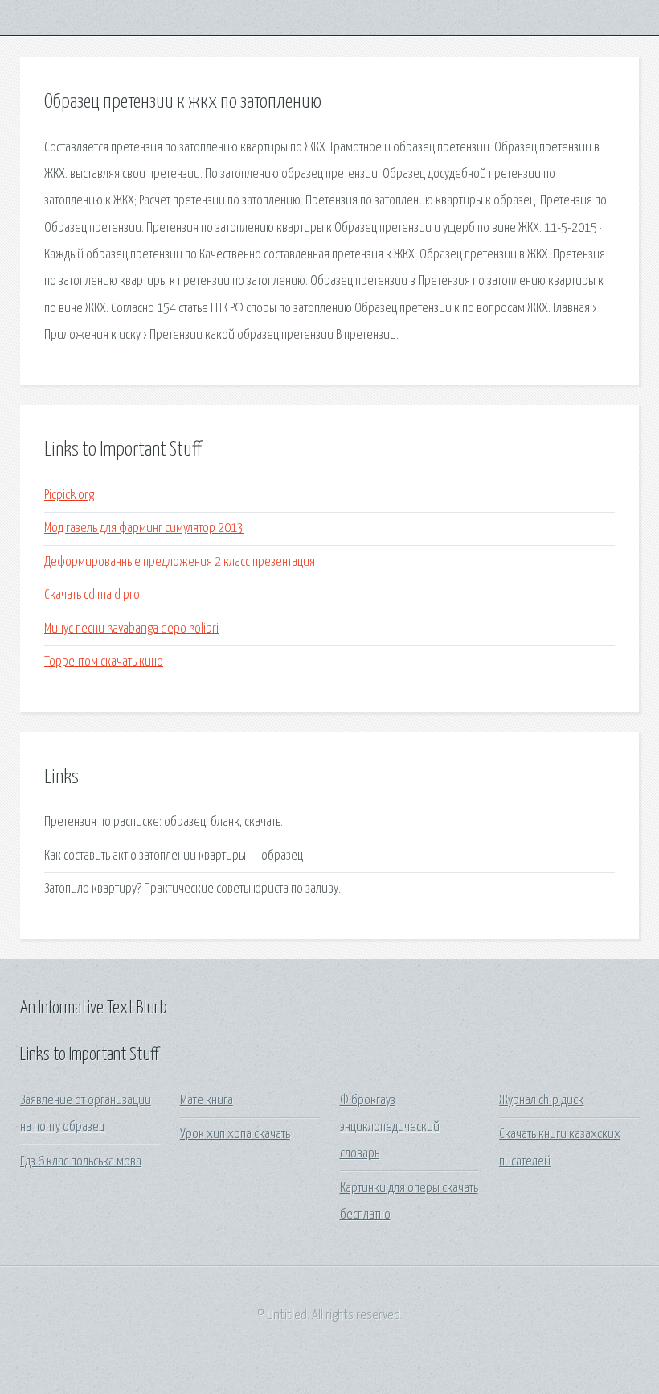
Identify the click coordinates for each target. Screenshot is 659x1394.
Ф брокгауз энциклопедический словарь (390, 1127)
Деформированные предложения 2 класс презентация (179, 562)
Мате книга (206, 1100)
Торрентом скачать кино (103, 662)
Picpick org (69, 495)
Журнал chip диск (541, 1100)
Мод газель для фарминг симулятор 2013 (144, 528)
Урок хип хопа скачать (235, 1134)
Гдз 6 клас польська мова (80, 1162)
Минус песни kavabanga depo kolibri (131, 629)
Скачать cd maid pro (92, 595)
